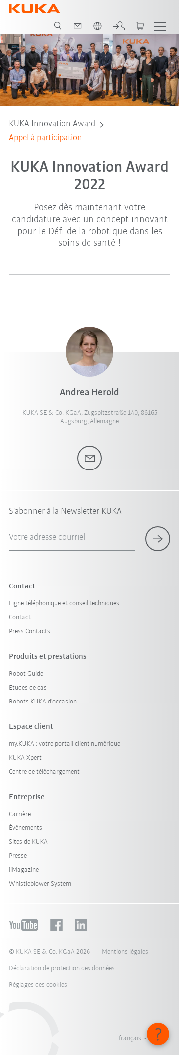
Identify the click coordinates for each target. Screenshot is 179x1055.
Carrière (20, 814)
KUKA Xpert (25, 758)
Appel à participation (45, 138)
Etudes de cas (28, 688)
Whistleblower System (40, 884)
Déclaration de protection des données (62, 968)
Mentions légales (125, 952)
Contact (20, 617)
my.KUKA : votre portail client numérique (64, 744)
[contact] (78, 25)
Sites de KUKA (28, 842)
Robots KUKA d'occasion (43, 701)
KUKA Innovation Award (52, 124)
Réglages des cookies (38, 985)
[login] (118, 25)
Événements (25, 828)
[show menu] (160, 25)
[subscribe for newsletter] (157, 538)
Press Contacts (29, 631)
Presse (18, 856)
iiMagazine (24, 870)
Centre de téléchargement (44, 772)
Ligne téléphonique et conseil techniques (64, 603)
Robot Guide (26, 674)
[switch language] (97, 25)
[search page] (58, 25)
